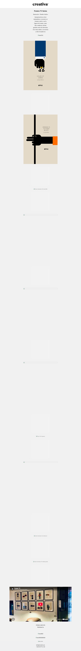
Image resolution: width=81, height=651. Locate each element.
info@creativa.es (40, 645)
